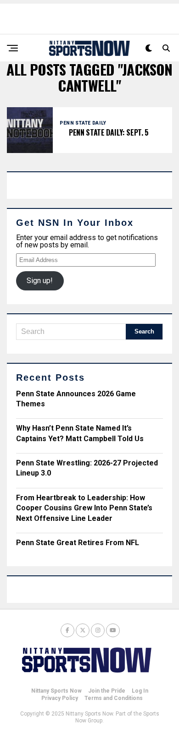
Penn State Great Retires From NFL (77, 542)
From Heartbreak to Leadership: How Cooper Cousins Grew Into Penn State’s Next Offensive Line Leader (84, 508)
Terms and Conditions (113, 698)
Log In (140, 691)
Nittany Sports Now (56, 691)
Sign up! (40, 280)
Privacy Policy (59, 698)
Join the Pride (106, 691)
